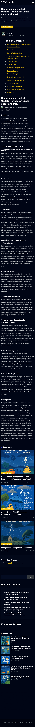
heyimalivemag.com (7, 706)
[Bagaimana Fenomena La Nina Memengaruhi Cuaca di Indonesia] (5, 683)
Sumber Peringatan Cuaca (14, 53)
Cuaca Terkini (8, 2)
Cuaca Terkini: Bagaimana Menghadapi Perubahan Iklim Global (16, 593)
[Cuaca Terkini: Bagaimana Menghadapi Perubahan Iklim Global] (5, 644)
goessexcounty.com (7, 692)
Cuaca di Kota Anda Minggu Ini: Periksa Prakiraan (16, 603)
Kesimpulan (10, 92)
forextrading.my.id (22, 700)
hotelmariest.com (6, 694)
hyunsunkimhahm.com (19, 706)
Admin (10, 33)
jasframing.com (26, 696)
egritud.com (19, 702)
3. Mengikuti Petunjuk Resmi (15, 89)
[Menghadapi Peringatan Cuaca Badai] (17, 533)
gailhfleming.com (22, 704)
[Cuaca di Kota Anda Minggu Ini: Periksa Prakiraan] (5, 664)
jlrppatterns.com (20, 710)
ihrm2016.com (5, 708)
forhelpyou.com (11, 704)
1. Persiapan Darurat (13, 83)
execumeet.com (6, 690)
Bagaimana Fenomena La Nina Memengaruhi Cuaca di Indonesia (14, 614)
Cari (2, 574)
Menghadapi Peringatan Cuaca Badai (16, 548)
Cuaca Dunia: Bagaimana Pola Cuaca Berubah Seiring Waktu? (15, 598)
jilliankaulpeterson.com (8, 710)
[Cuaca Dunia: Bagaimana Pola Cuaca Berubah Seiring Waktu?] (5, 654)
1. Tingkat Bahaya (12, 71)
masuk (10, 563)
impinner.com (18, 696)
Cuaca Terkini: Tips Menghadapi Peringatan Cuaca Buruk (14, 513)
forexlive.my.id (14, 698)
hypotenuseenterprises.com (20, 694)
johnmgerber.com (6, 712)
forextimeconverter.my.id (8, 702)
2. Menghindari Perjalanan (14, 86)
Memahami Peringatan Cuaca (15, 68)
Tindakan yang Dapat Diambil (15, 80)
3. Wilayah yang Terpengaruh (15, 77)
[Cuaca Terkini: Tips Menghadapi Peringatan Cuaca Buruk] (17, 497)
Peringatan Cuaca (7, 26)
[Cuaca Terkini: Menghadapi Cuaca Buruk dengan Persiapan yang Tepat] (17, 462)
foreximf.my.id (5, 698)
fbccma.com (14, 690)
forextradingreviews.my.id (9, 700)
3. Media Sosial (11, 64)
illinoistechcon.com (15, 708)
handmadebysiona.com (20, 692)
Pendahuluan (11, 50)
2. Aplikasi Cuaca (12, 61)
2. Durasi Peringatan (13, 74)
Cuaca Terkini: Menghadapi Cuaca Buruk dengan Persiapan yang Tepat (16, 478)
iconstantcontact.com (7, 696)
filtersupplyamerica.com (26, 690)
